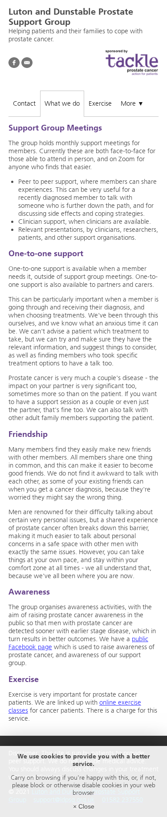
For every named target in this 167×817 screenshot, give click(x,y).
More (132, 103)
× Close (83, 806)
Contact (24, 103)
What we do (62, 103)
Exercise (100, 103)
